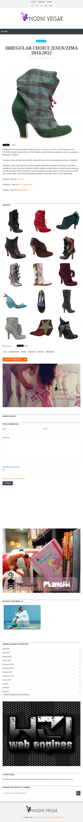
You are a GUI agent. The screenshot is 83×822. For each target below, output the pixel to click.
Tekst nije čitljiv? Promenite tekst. (14, 478)
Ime (4, 429)
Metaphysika (22, 190)
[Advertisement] (41, 509)
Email (45, 429)
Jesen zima (31, 352)
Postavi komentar (13, 359)
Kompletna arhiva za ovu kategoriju (16, 695)
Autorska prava (58, 817)
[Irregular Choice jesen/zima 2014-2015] (15, 210)
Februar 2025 (7, 656)
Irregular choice (14, 352)
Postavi (7, 483)
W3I (52, 817)
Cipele (24, 352)
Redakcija (41, 1)
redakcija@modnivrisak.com (63, 779)
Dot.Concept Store (25, 184)
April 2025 (6, 649)
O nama (33, 1)
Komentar (6, 437)
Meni (5, 31)
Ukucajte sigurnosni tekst (11, 467)
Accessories (41, 41)
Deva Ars (20, 179)
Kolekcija (41, 352)
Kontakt (49, 1)
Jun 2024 (6, 688)
